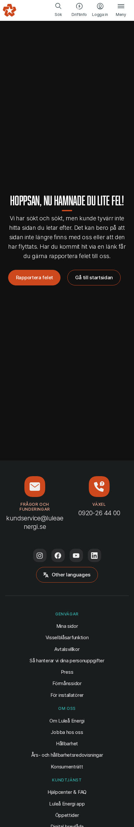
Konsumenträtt (67, 767)
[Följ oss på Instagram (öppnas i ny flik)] (40, 555)
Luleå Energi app (67, 804)
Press (67, 672)
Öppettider (67, 815)
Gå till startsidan (94, 277)
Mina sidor (67, 626)
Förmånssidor (66, 683)
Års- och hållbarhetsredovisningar (67, 755)
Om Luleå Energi (66, 721)
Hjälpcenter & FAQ (67, 792)
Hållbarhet (67, 743)
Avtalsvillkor (66, 649)
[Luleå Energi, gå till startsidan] (10, 10)
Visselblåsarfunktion (67, 637)
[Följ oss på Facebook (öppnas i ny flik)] (58, 555)
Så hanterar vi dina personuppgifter (67, 660)
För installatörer (67, 695)
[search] (58, 10)
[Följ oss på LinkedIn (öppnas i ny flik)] (94, 555)
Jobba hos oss (67, 732)
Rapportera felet (34, 277)
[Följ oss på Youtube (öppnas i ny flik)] (76, 555)
